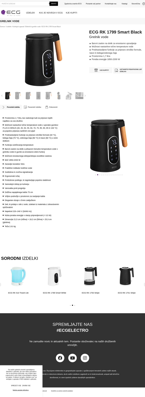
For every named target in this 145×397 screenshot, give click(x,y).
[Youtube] (72, 358)
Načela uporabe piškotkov (21, 390)
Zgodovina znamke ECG (73, 4)
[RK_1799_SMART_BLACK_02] (43, 59)
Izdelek (8, 26)
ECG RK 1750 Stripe (90, 293)
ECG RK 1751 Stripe (126, 293)
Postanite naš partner (93, 4)
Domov (2, 26)
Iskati (53, 4)
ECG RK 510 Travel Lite (18, 293)
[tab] (11, 107)
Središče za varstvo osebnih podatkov (62, 391)
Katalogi (124, 4)
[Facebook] (60, 358)
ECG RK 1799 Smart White (54, 293)
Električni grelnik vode (32, 26)
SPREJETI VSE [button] (16, 385)
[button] (2, 95)
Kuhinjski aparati (18, 26)
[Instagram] (85, 358)
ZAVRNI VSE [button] (26, 385)
